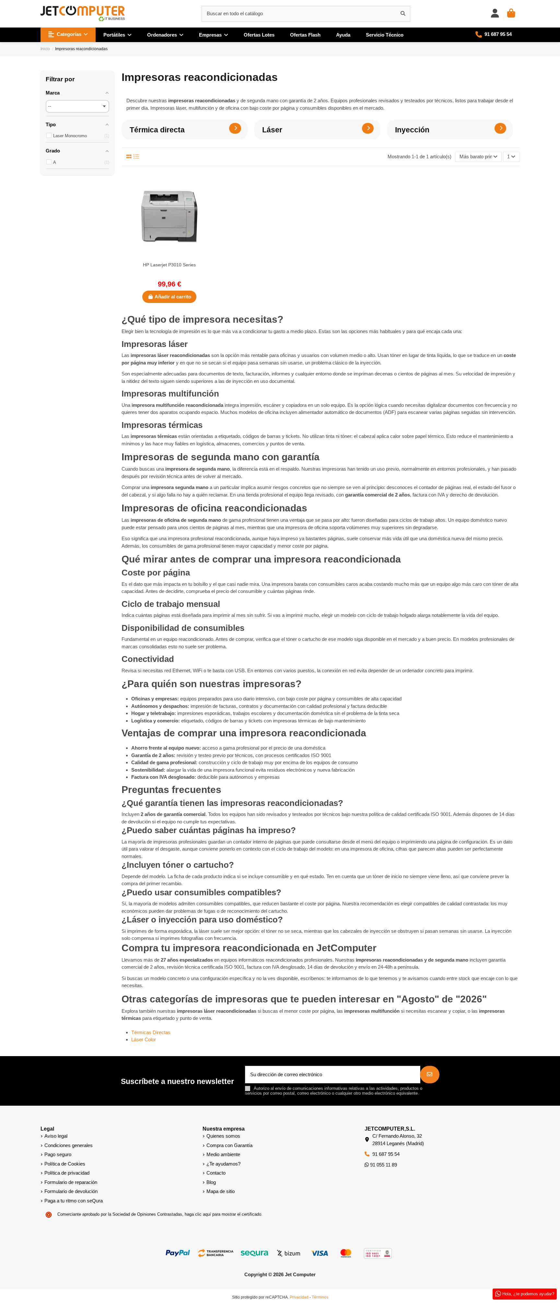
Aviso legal (55, 1136)
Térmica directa (157, 130)
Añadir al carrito (173, 296)
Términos (320, 1297)
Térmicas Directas (150, 1032)
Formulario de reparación (70, 1182)
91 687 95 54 (386, 1154)
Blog (211, 1182)
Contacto (216, 1173)
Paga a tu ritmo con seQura (73, 1200)
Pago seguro (57, 1154)
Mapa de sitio (220, 1191)
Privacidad (299, 1297)
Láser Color (143, 1039)
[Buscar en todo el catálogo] (403, 14)
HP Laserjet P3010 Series (169, 264)
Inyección (412, 130)
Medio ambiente (223, 1154)
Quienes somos (223, 1136)
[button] (68, 35)
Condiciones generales (68, 1145)
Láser (272, 130)
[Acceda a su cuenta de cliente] (495, 14)
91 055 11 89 (383, 1164)
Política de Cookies (64, 1163)
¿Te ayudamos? (223, 1163)
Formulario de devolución (71, 1191)
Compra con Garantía (229, 1145)
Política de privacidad (66, 1173)
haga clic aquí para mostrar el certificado (223, 1214)
